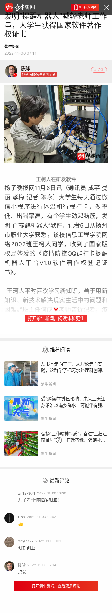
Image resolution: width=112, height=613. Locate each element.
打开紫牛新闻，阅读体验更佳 (56, 318)
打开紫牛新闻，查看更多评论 (56, 586)
